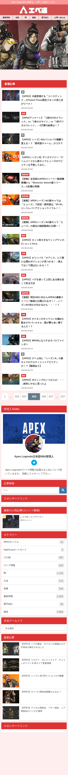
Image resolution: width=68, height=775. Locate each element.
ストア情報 (33, 565)
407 (51, 396)
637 (63, 396)
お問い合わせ (59, 17)
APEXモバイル (33, 542)
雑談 (34, 17)
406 (44, 396)
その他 (33, 557)
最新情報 (6, 17)
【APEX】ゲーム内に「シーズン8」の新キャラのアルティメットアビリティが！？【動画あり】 (42, 362)
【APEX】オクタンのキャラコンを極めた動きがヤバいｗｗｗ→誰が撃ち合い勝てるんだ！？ (42, 322)
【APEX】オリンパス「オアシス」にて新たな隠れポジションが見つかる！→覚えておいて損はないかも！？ (42, 261)
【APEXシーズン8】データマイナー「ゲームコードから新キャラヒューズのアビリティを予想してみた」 (42, 161)
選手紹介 (45, 17)
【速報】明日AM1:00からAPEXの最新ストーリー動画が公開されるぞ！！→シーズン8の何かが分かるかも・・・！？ (42, 301)
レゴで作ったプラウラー (32, 517)
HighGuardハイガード (33, 549)
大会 (33, 581)
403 (17, 396)
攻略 (17, 17)
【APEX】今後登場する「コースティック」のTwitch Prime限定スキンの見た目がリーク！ (42, 100)
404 (24, 396)
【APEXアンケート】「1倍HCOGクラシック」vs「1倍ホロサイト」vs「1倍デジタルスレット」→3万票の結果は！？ (42, 121)
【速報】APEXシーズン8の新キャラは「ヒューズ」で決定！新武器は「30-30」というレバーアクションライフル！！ (42, 204)
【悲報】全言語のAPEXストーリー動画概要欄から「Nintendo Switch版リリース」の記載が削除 (42, 183)
